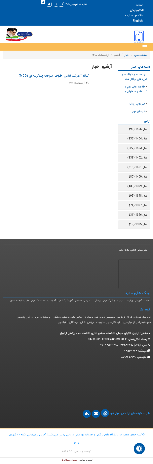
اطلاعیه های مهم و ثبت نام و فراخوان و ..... (136, 91)
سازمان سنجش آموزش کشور (74, 301)
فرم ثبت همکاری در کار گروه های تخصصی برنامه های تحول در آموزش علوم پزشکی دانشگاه (102, 317)
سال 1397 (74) (138, 205)
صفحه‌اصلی (140, 55)
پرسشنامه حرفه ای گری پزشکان (33, 317)
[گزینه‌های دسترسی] (139, 448)
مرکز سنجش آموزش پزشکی (109, 301)
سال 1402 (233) (137, 158)
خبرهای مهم (138, 111)
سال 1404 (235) (137, 138)
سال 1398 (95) (138, 196)
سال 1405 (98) (138, 129)
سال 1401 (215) (137, 167)
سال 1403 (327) (137, 148)
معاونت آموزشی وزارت (139, 301)
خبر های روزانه (137, 104)
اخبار (127, 55)
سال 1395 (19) (138, 224)
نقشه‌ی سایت (134, 15)
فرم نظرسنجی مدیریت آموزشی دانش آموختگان (94, 322)
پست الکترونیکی (137, 7)
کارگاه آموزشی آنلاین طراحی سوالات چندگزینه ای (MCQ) (54, 75)
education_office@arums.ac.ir (107, 339)
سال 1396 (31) (138, 215)
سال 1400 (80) (138, 177)
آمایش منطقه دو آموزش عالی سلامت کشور (33, 301)
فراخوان (62, 322)
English (138, 20)
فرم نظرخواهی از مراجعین (137, 322)
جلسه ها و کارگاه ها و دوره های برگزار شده (134, 76)
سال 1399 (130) (137, 186)
